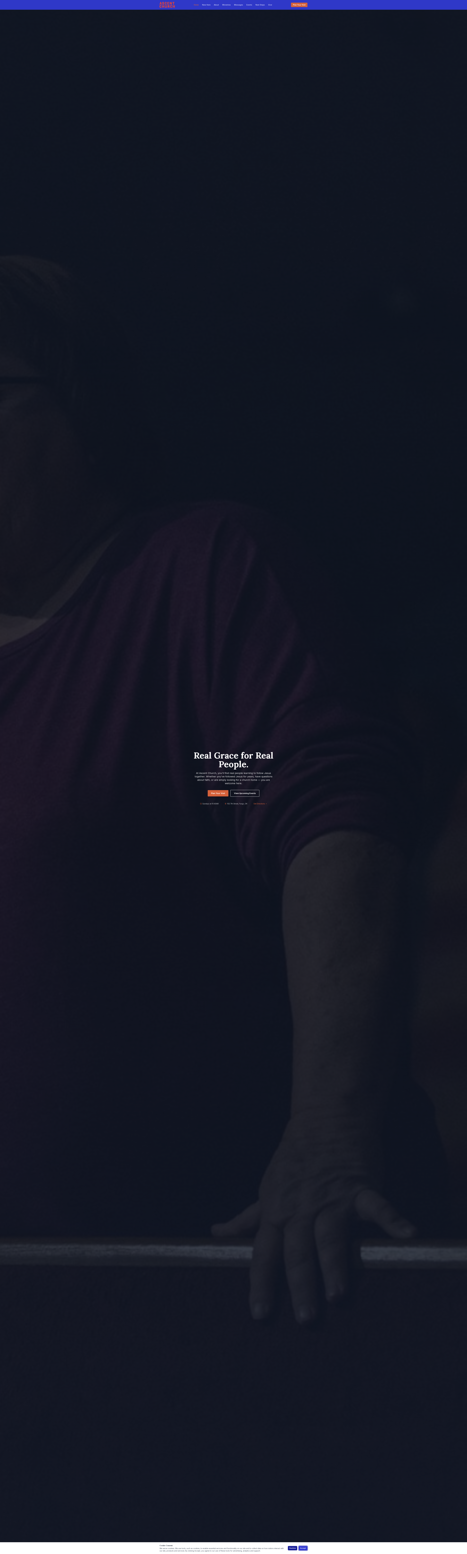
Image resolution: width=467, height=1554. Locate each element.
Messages (238, 5)
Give (270, 5)
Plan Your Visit (299, 5)
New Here (206, 5)
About (216, 5)
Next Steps (260, 5)
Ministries (226, 5)
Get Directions (259, 804)
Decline (292, 1548)
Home (196, 5)
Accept (303, 1548)
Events (249, 5)
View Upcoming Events (245, 793)
